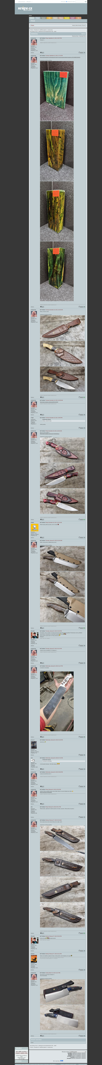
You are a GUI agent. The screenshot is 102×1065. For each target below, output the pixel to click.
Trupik (32, 417)
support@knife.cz (52, 1064)
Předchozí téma (75, 36)
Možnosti (83, 33)
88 (39, 31)
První (36, 31)
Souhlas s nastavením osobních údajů (68, 1064)
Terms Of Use (18, 1064)
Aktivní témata (78, 25)
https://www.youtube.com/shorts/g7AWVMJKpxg (49, 433)
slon (32, 757)
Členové (83, 25)
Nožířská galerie (43, 29)
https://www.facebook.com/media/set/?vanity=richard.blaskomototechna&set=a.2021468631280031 (60, 57)
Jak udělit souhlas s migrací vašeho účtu (22, 1052)
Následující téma (82, 36)
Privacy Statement (25, 1064)
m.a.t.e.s (32, 739)
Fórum (30, 15)
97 (51, 31)
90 (41, 31)
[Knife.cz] (25, 10)
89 (40, 31)
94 (47, 31)
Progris (85, 1064)
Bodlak (32, 522)
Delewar (32, 953)
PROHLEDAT (63, 1)
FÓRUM (68, 1)
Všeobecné (36, 29)
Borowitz (33, 631)
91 (42, 31)
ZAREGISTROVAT (21, 1)
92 (44, 31)
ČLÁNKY (73, 1)
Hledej (73, 25)
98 (52, 31)
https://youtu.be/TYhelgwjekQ (46, 792)
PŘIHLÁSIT (29, 1)
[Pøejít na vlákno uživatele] (42, 52)
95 (48, 31)
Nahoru (32, 52)
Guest (32, 1042)
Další (55, 31)
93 (45, 31)
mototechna (50, 29)
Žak (31, 806)
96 (49, 31)
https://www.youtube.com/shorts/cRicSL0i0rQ (49, 402)
